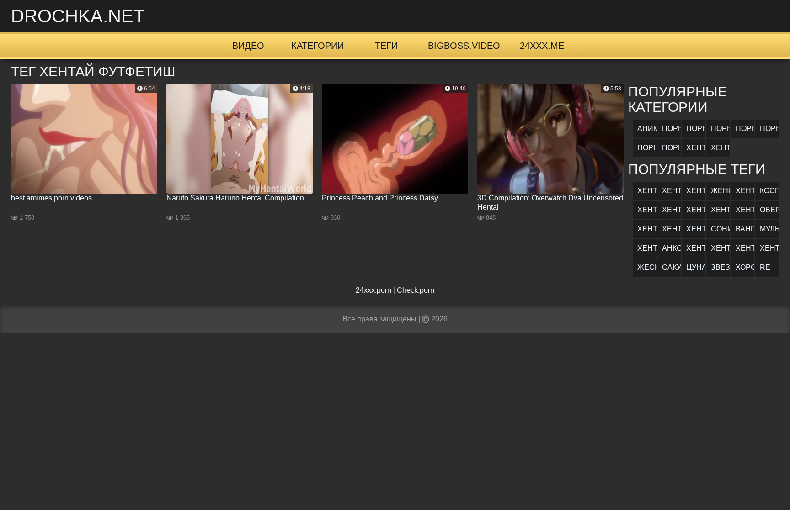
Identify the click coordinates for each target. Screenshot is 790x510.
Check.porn (415, 290)
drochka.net (77, 16)
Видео (248, 46)
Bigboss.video (464, 46)
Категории (317, 46)
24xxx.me (542, 46)
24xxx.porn (373, 290)
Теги (386, 46)
